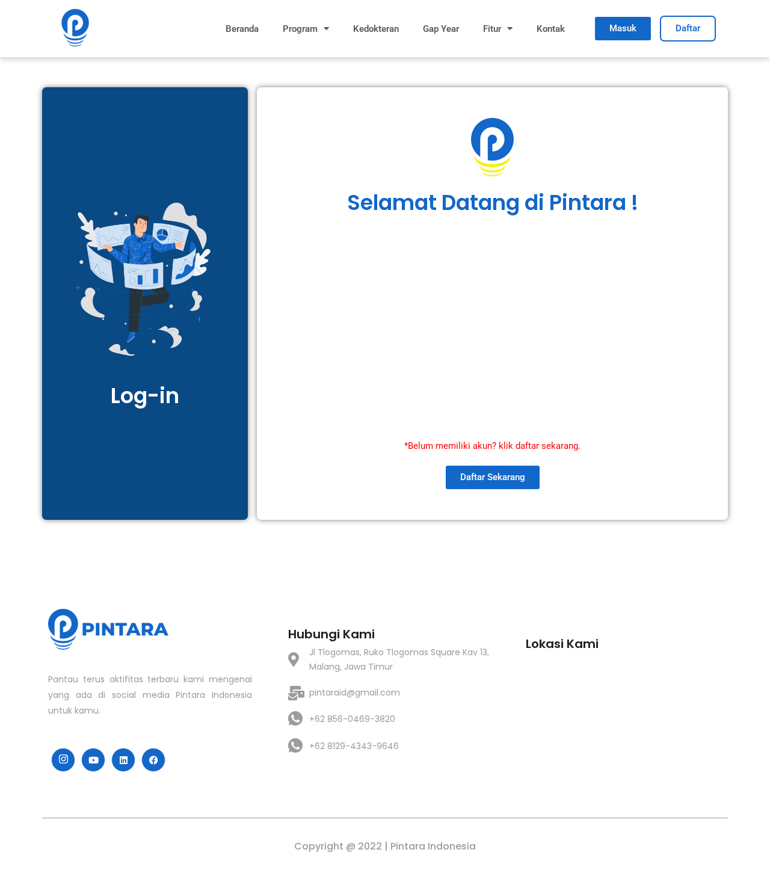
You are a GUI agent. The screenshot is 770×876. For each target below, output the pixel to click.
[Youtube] (93, 760)
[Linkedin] (123, 760)
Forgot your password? (492, 401)
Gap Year (441, 28)
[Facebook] (153, 760)
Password (316, 297)
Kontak (551, 28)
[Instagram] (63, 760)
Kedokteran (376, 28)
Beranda (242, 28)
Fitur (492, 28)
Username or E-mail (338, 244)
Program (300, 28)
